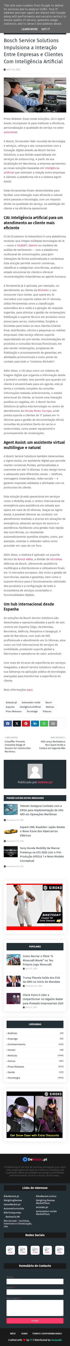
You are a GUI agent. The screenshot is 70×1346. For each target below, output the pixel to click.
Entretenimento (35, 1044)
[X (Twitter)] (22, 1250)
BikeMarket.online (46, 1196)
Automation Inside (31, 702)
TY (31, 1340)
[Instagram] (35, 1250)
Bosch (49, 702)
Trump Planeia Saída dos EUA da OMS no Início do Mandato (41, 980)
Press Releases (14, 711)
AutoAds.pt (42, 1207)
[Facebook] (10, 1250)
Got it (45, 29)
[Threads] (47, 1250)
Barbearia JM (13, 1216)
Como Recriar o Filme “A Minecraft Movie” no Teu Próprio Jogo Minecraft (38, 960)
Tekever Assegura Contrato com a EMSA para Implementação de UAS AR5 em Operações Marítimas (41, 810)
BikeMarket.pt (11, 1196)
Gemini (33, 245)
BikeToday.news (12, 1212)
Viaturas (47, 711)
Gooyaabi (56, 1340)
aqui (29, 689)
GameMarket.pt (12, 1204)
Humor (35, 1050)
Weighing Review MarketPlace (45, 1202)
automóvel (10, 132)
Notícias (50, 707)
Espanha (10, 707)
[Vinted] (59, 1250)
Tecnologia (32, 711)
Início (13, 1333)
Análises (35, 1033)
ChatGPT (22, 245)
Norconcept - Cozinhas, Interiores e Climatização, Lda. (18, 1223)
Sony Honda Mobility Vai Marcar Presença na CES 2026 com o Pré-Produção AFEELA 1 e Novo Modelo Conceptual (42, 854)
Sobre (24, 1333)
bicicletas (56, 559)
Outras (35, 1061)
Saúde (35, 1072)
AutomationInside (14, 1208)
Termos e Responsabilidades (47, 1333)
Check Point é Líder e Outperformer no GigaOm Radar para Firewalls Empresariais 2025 (43, 999)
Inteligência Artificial (30, 707)
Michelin (43, 290)
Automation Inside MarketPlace (46, 1212)
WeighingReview (13, 1200)
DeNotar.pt (44, 782)
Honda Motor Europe (38, 411)
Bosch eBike (25, 559)
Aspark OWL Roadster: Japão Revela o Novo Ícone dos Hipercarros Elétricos (42, 831)
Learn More (30, 29)
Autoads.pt (11, 702)
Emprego (35, 1038)
